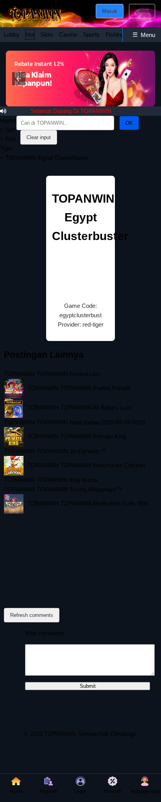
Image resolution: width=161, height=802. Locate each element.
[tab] (12, 34)
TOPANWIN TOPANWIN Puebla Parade (79, 388)
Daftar (142, 11)
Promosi (113, 791)
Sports (91, 34)
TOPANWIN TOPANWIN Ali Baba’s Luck (79, 407)
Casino (68, 34)
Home (8, 120)
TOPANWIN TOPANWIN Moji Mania (50, 480)
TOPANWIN (59, 733)
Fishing (115, 34)
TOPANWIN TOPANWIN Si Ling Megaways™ (63, 489)
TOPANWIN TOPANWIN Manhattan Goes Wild (87, 503)
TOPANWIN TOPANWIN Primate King (76, 436)
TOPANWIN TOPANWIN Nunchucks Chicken (86, 465)
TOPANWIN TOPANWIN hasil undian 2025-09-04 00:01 (75, 422)
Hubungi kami (145, 791)
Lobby (12, 34)
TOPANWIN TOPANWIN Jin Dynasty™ (55, 451)
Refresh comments (31, 615)
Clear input (39, 137)
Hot (29, 34)
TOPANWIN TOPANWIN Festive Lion (52, 374)
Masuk (109, 11)
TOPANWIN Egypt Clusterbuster (90, 217)
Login (80, 791)
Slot (10, 129)
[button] (18, 78)
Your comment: (44, 633)
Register (48, 791)
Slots (46, 34)
